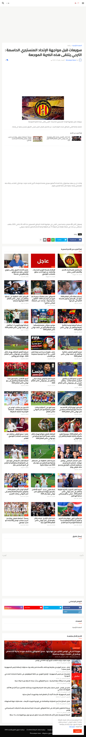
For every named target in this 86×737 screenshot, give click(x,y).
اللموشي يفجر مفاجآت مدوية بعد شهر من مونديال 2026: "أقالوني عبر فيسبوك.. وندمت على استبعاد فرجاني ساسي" (43, 299)
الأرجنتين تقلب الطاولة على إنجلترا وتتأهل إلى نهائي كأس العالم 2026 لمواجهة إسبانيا (16, 298)
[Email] (45, 240)
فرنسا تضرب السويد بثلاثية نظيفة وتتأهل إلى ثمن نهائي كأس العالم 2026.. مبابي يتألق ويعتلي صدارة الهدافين (70, 492)
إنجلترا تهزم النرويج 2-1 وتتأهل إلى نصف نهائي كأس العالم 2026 (16, 326)
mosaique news (36, 733)
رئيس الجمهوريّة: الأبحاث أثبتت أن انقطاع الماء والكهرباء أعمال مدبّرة (46, 694)
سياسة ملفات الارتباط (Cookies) (36, 730)
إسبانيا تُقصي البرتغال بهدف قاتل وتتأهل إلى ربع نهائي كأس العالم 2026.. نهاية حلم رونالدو (16, 354)
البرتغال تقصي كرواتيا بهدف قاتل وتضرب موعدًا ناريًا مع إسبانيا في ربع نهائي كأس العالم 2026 (43, 436)
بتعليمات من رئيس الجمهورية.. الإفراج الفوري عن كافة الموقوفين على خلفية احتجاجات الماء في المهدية (37, 675)
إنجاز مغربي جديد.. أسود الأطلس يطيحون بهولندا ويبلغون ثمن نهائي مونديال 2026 (43, 491)
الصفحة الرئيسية (77, 46)
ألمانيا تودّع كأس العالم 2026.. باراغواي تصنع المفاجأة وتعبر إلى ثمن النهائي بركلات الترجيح (16, 491)
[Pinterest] (49, 240)
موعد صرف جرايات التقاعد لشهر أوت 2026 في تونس (52, 660)
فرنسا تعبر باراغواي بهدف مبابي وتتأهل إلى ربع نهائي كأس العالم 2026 (43, 381)
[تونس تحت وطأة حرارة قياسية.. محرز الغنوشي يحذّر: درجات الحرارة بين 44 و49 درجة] (77, 683)
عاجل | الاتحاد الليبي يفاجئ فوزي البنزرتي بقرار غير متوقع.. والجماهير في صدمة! (16, 272)
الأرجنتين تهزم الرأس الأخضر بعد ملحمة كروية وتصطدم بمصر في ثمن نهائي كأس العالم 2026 (70, 409)
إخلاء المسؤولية (52, 730)
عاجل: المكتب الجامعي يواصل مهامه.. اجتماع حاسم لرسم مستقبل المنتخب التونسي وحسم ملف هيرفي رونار (70, 464)
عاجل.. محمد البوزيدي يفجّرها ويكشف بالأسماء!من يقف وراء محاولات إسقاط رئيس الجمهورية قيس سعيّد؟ (37, 668)
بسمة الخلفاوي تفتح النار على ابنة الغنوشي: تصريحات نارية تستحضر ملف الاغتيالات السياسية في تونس (37, 709)
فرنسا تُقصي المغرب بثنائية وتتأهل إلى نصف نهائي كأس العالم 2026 (71, 354)
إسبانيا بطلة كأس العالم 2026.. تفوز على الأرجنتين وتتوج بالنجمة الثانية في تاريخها (70, 298)
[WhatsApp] (53, 240)
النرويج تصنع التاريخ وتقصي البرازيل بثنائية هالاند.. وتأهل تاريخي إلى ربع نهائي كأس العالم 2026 (70, 382)
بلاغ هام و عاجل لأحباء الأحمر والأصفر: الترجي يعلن (72, 271)
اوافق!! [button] (77, 731)
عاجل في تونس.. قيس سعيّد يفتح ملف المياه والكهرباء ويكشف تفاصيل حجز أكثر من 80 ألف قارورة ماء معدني (38, 689)
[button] (83, 3)
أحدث (81, 556)
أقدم (4, 556)
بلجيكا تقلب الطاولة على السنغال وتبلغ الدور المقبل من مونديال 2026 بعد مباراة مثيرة (43, 463)
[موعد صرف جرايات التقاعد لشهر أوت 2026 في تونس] (77, 662)
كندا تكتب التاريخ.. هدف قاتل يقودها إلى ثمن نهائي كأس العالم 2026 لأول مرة (58, 138)
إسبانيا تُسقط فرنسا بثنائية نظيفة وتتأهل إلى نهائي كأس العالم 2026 (71, 327)
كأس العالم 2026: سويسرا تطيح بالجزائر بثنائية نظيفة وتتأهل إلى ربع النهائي (70, 436)
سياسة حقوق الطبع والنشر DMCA (15, 730)
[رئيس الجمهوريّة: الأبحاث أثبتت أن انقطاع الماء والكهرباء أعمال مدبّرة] (77, 696)
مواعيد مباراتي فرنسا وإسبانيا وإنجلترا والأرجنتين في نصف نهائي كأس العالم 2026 (43, 327)
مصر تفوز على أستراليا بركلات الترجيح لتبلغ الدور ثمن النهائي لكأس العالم (44, 409)
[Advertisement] (43, 23)
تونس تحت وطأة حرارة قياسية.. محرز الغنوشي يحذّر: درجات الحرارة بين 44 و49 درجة (42, 681)
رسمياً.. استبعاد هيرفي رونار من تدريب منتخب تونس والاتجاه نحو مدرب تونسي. (19, 138)
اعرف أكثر (72, 726)
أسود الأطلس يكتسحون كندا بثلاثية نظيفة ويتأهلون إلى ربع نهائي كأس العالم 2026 (17, 381)
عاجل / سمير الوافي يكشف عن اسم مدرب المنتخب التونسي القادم (17, 436)
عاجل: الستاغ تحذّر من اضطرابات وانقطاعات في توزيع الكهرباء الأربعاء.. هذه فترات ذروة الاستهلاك (37, 701)
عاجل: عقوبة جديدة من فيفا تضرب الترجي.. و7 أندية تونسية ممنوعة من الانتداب (43, 354)
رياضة (69, 46)
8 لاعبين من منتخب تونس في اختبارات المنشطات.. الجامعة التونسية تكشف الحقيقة (18, 409)
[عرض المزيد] (40, 240)
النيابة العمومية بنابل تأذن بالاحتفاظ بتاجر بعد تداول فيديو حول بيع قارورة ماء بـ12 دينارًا (40, 715)
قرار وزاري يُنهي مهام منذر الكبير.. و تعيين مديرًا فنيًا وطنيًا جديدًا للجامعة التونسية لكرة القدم (70, 520)
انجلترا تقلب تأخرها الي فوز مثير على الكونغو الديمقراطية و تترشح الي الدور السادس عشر (16, 463)
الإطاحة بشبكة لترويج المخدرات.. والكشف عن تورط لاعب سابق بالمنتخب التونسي (43, 272)
